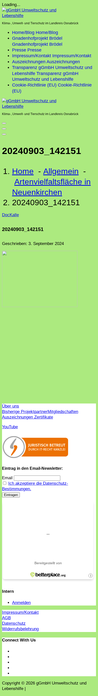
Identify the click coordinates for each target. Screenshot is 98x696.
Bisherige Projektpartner (24, 411)
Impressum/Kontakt (20, 612)
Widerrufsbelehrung (20, 628)
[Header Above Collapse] (4, 134)
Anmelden (21, 602)
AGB (6, 618)
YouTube (10, 426)
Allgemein (61, 171)
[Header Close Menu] (4, 129)
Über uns (10, 406)
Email (7, 478)
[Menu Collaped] (4, 123)
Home (23, 171)
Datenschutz (14, 623)
